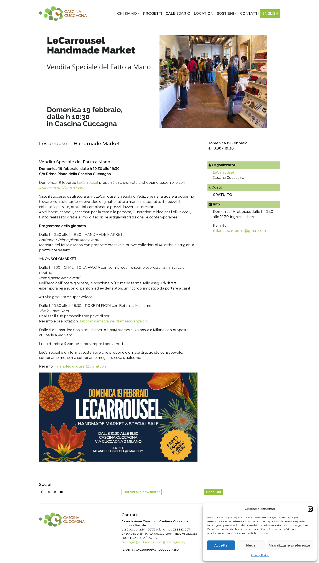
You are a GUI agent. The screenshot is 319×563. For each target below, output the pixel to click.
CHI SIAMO (127, 13)
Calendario (178, 13)
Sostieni (225, 13)
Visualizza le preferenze (289, 545)
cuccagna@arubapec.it (138, 542)
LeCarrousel (87, 183)
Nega (250, 545)
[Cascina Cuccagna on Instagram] (48, 492)
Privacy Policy (260, 555)
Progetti (152, 13)
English (270, 13)
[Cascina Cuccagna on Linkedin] (55, 492)
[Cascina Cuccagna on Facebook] (42, 492)
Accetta (220, 545)
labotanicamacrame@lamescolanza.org (114, 321)
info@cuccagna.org (171, 542)
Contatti (249, 13)
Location (203, 13)
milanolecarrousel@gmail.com (80, 366)
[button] (310, 509)
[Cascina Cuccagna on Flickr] (61, 492)
